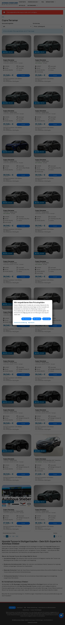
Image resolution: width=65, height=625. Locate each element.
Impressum (31, 322)
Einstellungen (46, 319)
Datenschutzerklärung (20, 322)
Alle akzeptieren (26, 319)
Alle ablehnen (36, 319)
